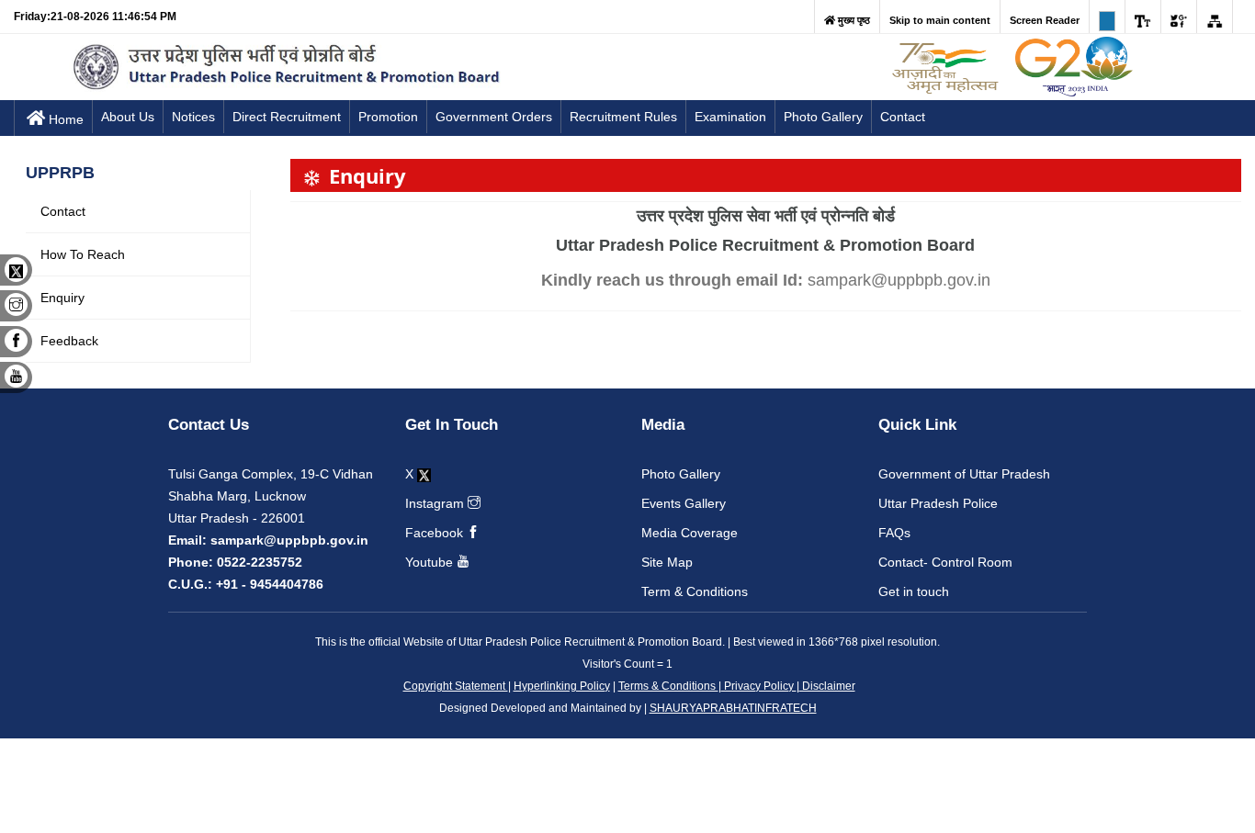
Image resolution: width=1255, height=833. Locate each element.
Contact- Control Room (945, 562)
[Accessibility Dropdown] (1142, 16)
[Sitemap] (1214, 16)
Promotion (388, 116)
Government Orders (493, 116)
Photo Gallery (823, 116)
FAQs (894, 532)
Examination (730, 116)
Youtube (431, 562)
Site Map (667, 562)
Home (66, 119)
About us (127, 116)
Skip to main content (939, 20)
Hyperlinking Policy (562, 686)
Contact (902, 116)
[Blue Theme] (1107, 16)
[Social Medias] (1178, 16)
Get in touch (913, 591)
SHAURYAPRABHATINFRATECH (733, 708)
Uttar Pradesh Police (938, 503)
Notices (193, 116)
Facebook (436, 532)
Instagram (436, 503)
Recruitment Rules (623, 116)
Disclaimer (827, 686)
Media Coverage (689, 532)
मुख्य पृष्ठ (852, 20)
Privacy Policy (759, 686)
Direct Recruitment (286, 116)
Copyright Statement (455, 686)
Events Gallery (683, 503)
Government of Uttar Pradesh (964, 474)
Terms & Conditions (668, 686)
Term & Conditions (694, 591)
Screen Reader (1045, 20)
